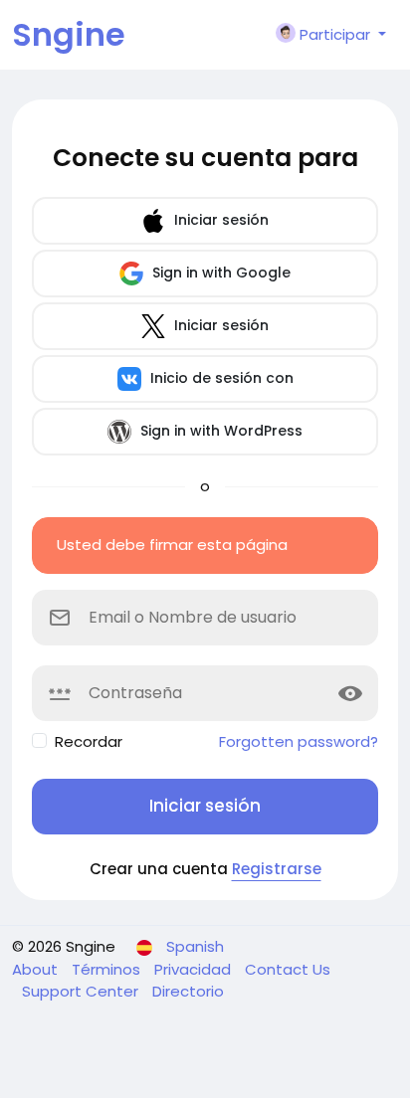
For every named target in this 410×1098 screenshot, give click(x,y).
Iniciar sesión (219, 220)
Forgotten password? (298, 741)
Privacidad (194, 969)
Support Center (82, 991)
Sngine (68, 34)
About (37, 969)
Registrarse (276, 868)
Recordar (88, 741)
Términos (108, 969)
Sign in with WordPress (219, 431)
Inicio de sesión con (220, 378)
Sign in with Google (219, 272)
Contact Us (287, 969)
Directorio (188, 991)
